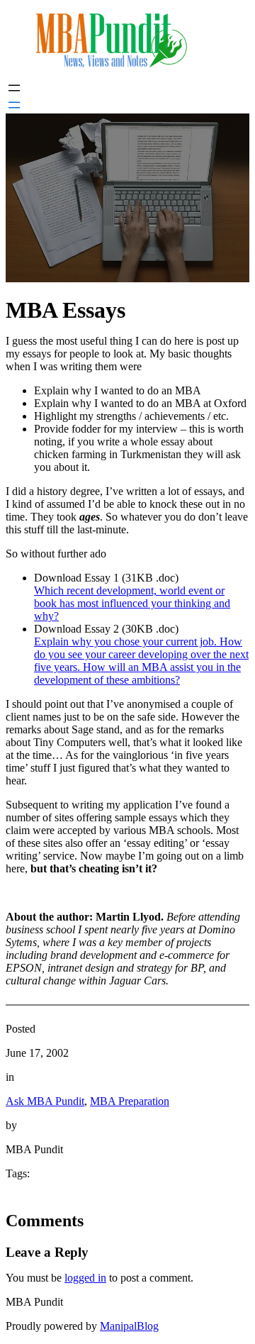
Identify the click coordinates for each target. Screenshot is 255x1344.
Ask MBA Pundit (45, 1101)
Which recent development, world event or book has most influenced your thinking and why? (132, 603)
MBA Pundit (34, 1302)
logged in (85, 1278)
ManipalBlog (129, 1326)
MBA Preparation (129, 1101)
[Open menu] (14, 87)
